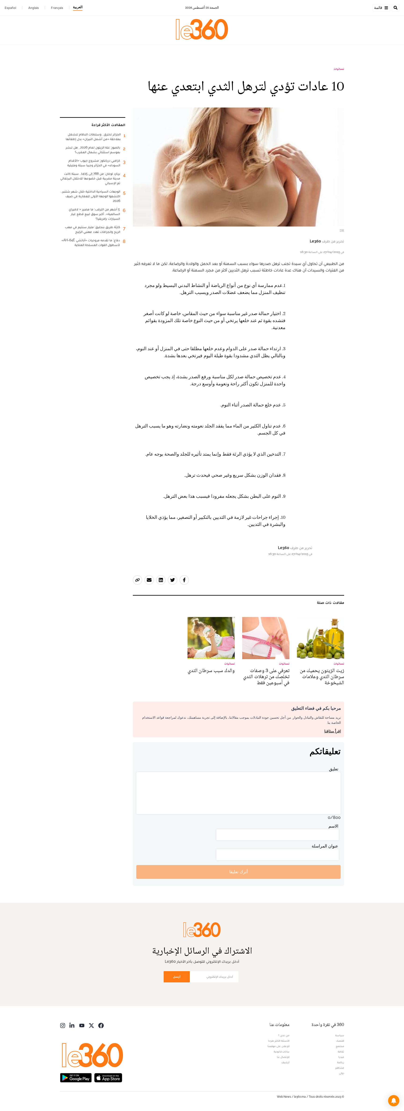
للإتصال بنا (283, 1057)
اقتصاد (340, 1040)
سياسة (339, 1035)
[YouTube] (82, 1025)
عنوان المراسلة (325, 845)
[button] (393, 1100)
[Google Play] (76, 1077)
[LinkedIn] (72, 1025)
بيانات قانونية (281, 1051)
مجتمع (340, 1046)
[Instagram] (62, 1025)
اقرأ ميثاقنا (332, 731)
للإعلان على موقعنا (278, 1046)
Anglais (33, 8)
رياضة (340, 1062)
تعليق (333, 768)
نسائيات (339, 69)
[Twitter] (91, 1025)
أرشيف (285, 1062)
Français (57, 8)
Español (10, 8)
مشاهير (339, 1067)
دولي (341, 1073)
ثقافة (341, 1051)
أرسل (176, 976)
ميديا (341, 1057)
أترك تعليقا (238, 871)
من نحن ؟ (283, 1035)
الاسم (333, 826)
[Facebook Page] (101, 1025)
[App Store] (108, 1077)
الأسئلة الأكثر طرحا (278, 1040)
